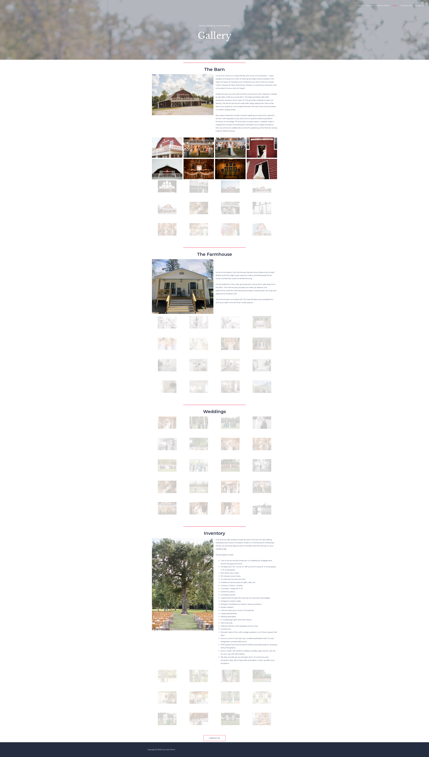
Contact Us (419, 6)
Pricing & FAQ (406, 6)
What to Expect (383, 6)
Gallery (395, 6)
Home (360, 6)
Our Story (370, 6)
